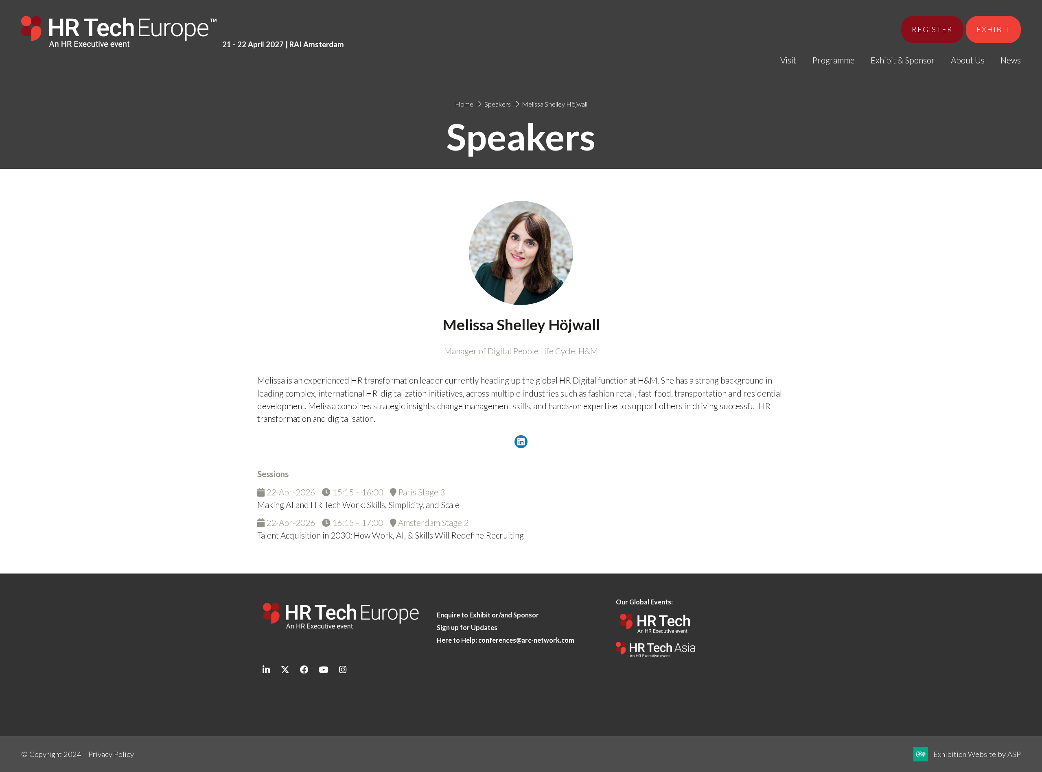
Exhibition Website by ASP (977, 754)
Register (932, 29)
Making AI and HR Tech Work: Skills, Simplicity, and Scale (358, 504)
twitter (285, 669)
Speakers (497, 104)
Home (464, 104)
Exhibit (993, 29)
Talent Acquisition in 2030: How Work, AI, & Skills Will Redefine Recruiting (390, 535)
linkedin (266, 669)
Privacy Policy (111, 754)
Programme (833, 60)
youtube (323, 669)
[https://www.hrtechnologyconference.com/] (655, 635)
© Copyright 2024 (51, 754)
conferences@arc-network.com (526, 640)
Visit (788, 60)
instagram (342, 669)
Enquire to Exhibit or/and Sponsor (488, 615)
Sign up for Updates (467, 627)
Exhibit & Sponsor (903, 60)
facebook (304, 669)
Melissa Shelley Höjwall (554, 104)
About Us (968, 60)
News (1010, 60)
